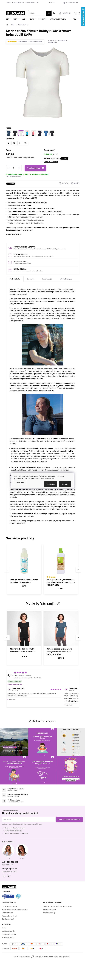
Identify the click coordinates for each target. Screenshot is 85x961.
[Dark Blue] (39, 133)
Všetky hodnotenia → (15, 684)
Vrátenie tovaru (7, 913)
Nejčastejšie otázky (9, 934)
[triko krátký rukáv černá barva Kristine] (52, 133)
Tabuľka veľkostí (8, 919)
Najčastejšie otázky (32, 2)
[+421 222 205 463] (54, 13)
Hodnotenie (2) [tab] (47, 279)
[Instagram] (9, 876)
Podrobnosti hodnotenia (35, 41)
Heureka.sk (12, 699)
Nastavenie (20, 483)
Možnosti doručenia (51, 162)
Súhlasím (65, 484)
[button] (78, 569)
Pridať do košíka (33, 168)
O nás (8, 2)
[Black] (15, 133)
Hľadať (48, 13)
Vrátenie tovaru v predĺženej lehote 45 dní (57, 906)
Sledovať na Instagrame (44, 721)
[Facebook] (4, 876)
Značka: (52, 42)
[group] (24, 637)
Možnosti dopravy (49, 910)
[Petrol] (8, 133)
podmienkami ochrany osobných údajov (30, 824)
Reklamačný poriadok (9, 916)
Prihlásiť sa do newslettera (69, 819)
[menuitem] (9, 19)
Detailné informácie (12, 234)
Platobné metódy (49, 913)
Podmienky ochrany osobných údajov (15, 910)
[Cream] (21, 133)
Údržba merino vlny (18, 2)
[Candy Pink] (33, 133)
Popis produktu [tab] (15, 279)
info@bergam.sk (9, 868)
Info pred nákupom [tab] (66, 279)
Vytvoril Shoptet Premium (22, 956)
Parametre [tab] (30, 279)
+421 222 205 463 (10, 862)
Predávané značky (8, 937)
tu (53, 478)
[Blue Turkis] (27, 133)
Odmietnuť (51, 484)
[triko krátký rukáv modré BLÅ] (46, 133)
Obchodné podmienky (9, 906)
